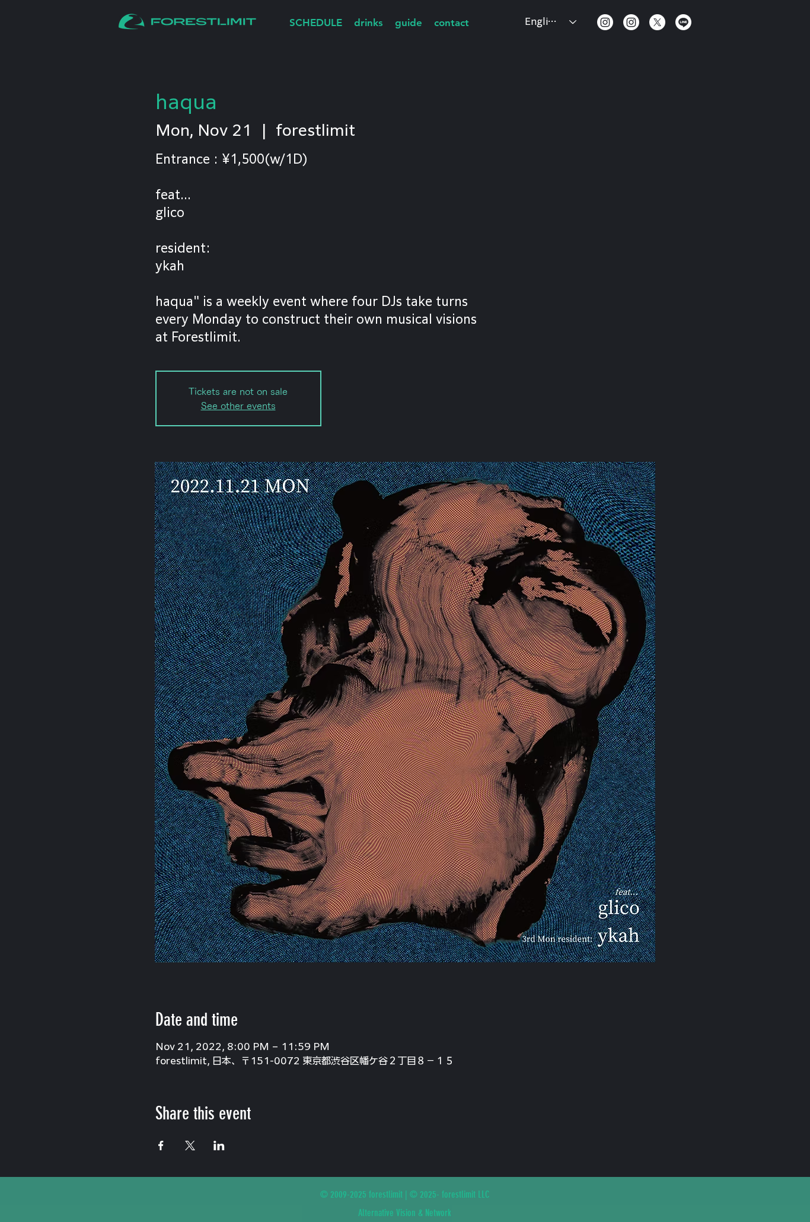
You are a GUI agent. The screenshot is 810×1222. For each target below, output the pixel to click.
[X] (657, 22)
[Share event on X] (190, 1145)
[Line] (683, 22)
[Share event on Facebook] (161, 1145)
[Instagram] (605, 22)
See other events (238, 405)
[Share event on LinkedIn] (219, 1145)
